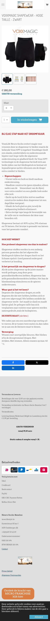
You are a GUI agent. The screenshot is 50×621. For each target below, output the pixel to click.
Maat (6, 103)
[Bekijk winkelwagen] (47, 4)
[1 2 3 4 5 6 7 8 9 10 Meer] (6, 120)
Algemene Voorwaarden (11, 575)
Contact (5, 549)
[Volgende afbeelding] (44, 49)
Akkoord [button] (39, 617)
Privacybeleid (7, 571)
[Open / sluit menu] (3, 4)
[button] (7, 79)
